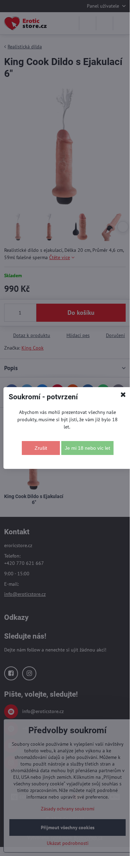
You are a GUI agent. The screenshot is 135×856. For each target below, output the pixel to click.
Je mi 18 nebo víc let (87, 448)
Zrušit (41, 448)
